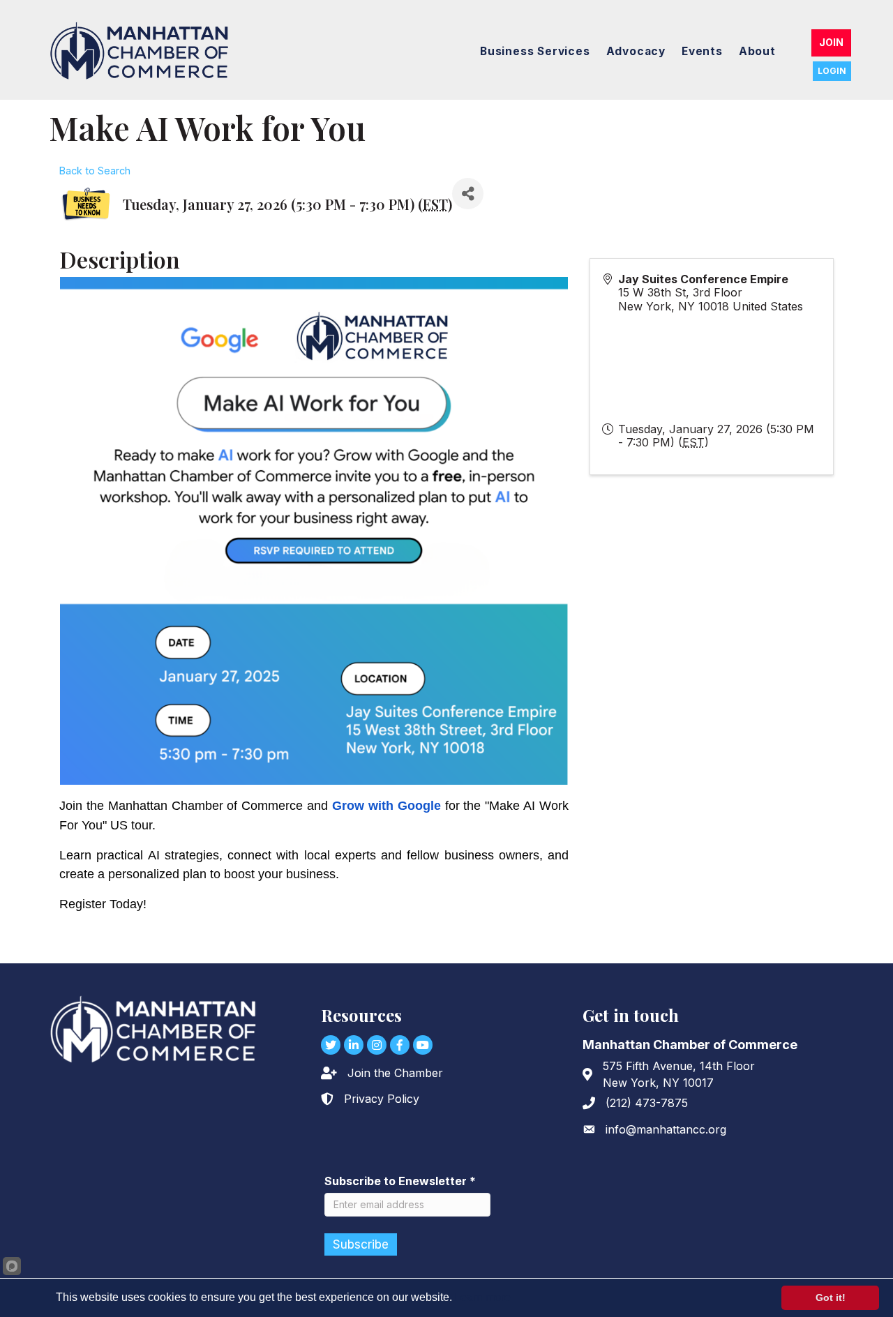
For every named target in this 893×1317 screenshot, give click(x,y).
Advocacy (636, 51)
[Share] (467, 193)
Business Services (535, 51)
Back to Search (94, 170)
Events (702, 51)
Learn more (482, 1297)
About (757, 51)
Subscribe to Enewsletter (400, 1181)
